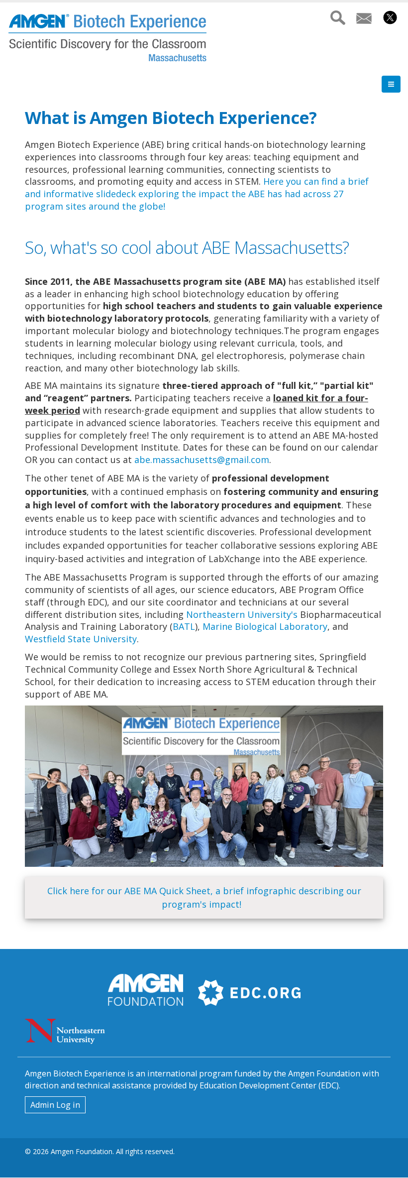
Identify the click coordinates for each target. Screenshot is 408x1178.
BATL (184, 626)
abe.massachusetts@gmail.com (201, 460)
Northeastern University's (242, 614)
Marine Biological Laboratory (265, 626)
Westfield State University (81, 639)
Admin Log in (55, 1104)
